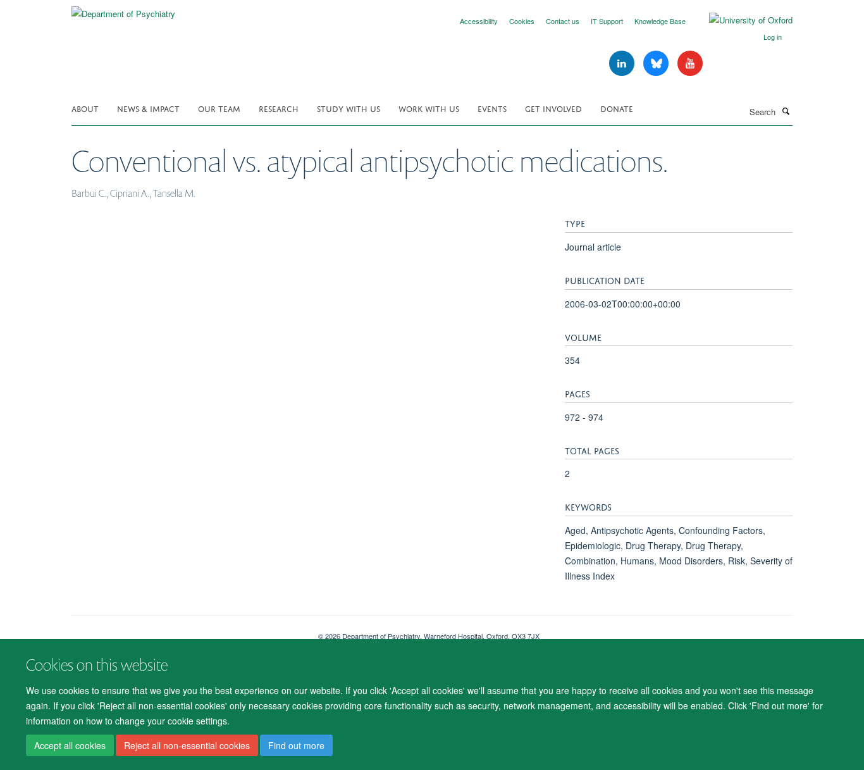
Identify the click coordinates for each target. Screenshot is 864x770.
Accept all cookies (70, 745)
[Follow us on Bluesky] (657, 64)
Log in (772, 37)
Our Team (219, 108)
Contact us (562, 21)
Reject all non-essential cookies (187, 745)
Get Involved (553, 108)
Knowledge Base (660, 21)
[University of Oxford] (741, 20)
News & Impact (148, 108)
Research (279, 108)
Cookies (521, 21)
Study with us (348, 108)
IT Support (607, 21)
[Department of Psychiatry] (123, 9)
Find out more (296, 745)
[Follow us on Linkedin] (623, 64)
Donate (616, 108)
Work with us (428, 108)
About (85, 108)
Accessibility (479, 21)
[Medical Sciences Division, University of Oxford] (185, 631)
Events (492, 108)
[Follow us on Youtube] (690, 64)
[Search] (786, 111)
